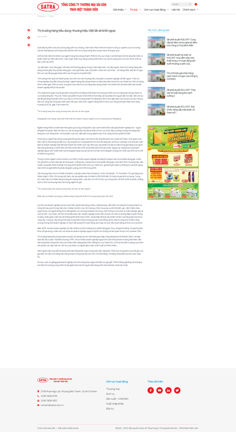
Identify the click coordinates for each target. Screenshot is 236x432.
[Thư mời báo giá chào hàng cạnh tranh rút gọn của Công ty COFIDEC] (156, 76)
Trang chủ (41, 16)
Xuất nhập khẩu (115, 403)
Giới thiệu (118, 9)
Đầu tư (110, 408)
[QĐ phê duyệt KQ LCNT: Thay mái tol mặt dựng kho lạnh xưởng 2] (156, 93)
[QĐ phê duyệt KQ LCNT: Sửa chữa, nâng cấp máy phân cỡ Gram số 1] (156, 110)
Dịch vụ (110, 393)
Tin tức (134, 9)
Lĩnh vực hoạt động (155, 9)
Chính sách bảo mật (46, 428)
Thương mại (113, 389)
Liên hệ (176, 9)
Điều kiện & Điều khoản (68, 428)
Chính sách (189, 9)
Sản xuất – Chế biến (117, 398)
